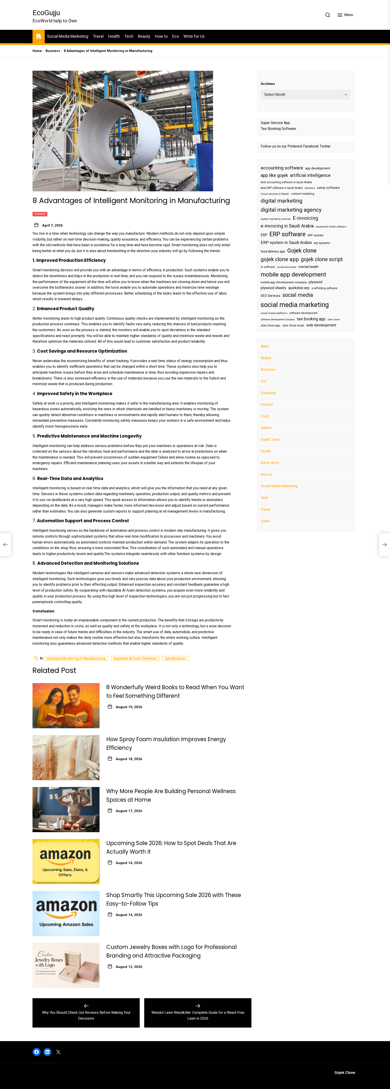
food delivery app (273, 251)
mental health (308, 267)
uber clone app (270, 325)
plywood (315, 282)
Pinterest (295, 146)
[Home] (38, 36)
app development (317, 168)
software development (303, 313)
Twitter (325, 146)
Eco (175, 36)
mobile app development (293, 274)
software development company (278, 319)
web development (321, 325)
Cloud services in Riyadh (275, 193)
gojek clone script (322, 259)
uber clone (333, 319)
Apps (265, 346)
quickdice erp (298, 288)
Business (40, 214)
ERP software (287, 234)
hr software (268, 267)
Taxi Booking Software (278, 128)
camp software (328, 188)
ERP (264, 235)
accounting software (282, 168)
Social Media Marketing (67, 36)
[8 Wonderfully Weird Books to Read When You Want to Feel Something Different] (66, 705)
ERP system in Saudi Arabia (286, 242)
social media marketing (295, 305)
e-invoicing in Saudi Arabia (287, 226)
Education (268, 393)
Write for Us (194, 36)
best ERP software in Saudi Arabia (282, 188)
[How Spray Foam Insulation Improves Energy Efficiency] (66, 757)
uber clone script (293, 325)
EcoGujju (46, 12)
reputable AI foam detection (129, 590)
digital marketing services (276, 219)
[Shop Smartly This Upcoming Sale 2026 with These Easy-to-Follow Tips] (66, 913)
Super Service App (275, 123)
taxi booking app (311, 319)
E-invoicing (305, 218)
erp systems (322, 243)
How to (161, 36)
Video (265, 521)
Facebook (311, 146)
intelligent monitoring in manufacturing (75, 658)
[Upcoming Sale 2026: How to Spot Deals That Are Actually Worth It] (66, 861)
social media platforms (274, 313)
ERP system (315, 235)
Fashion (267, 404)
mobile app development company (284, 282)
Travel (98, 36)
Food (265, 416)
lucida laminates (286, 267)
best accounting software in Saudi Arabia (286, 182)
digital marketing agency (291, 209)
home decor (270, 463)
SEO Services (270, 296)
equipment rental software (331, 226)
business (310, 188)
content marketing (302, 193)
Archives (268, 84)
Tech (128, 36)
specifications (43, 336)
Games (266, 428)
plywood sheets (273, 288)
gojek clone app (280, 259)
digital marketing (281, 200)
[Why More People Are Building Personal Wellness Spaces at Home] (66, 809)
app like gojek (274, 175)
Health (114, 36)
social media (297, 295)
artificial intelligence (310, 175)
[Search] (327, 14)
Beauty (144, 36)
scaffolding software (324, 288)
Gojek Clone (270, 439)
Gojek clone (301, 250)
